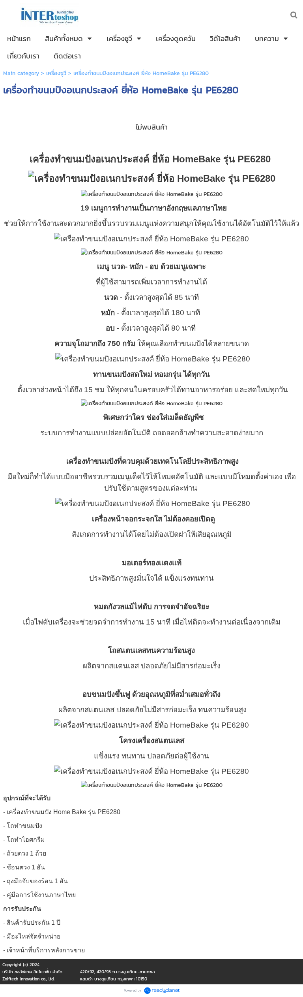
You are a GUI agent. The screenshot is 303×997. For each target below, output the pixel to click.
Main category (21, 73)
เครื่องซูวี (56, 73)
